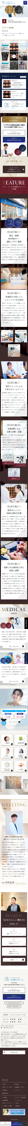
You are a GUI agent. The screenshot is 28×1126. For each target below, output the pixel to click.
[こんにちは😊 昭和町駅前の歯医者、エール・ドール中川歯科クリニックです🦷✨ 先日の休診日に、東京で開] (23, 56)
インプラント (19, 1100)
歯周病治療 (5, 1100)
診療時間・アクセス (19, 1087)
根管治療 (18, 1106)
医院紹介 (17, 1084)
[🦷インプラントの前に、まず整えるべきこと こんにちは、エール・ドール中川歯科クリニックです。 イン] (5, 65)
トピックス (17, 1090)
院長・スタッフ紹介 (7, 1087)
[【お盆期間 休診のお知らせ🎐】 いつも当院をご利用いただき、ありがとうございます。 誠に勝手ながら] (23, 47)
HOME (4, 1084)
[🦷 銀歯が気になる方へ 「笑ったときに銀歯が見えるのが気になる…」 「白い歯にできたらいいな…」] (14, 65)
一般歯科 (5, 1097)
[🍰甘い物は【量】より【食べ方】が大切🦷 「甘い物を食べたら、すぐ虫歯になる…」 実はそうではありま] (5, 56)
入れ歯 (17, 1103)
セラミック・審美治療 (21, 1097)
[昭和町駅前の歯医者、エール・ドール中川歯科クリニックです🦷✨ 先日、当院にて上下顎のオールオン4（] (14, 47)
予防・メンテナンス (7, 1103)
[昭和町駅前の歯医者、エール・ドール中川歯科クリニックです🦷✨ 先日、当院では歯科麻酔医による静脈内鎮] (23, 65)
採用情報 (5, 1090)
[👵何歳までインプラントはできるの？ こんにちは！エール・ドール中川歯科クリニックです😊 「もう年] (5, 47)
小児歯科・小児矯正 (7, 1106)
